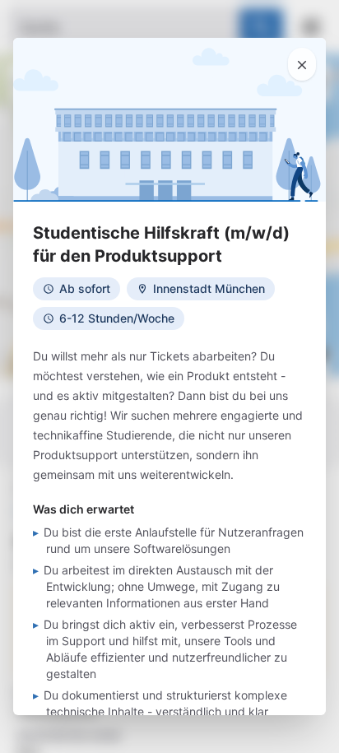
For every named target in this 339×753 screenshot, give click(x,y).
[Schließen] (302, 64)
